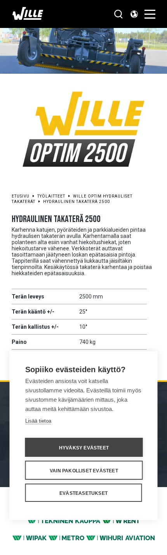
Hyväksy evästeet (84, 448)
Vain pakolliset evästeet (84, 470)
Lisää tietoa (38, 421)
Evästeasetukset (83, 493)
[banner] (27, 17)
